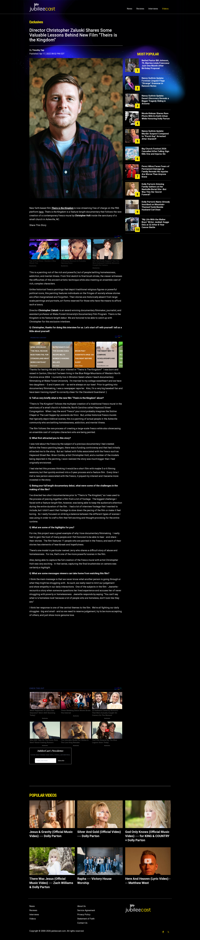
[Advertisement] (148, 39)
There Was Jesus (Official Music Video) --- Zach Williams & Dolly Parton (51, 883)
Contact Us (82, 923)
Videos (165, 8)
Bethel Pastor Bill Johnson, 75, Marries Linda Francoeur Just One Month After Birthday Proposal (155, 64)
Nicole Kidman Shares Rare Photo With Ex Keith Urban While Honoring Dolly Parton (156, 116)
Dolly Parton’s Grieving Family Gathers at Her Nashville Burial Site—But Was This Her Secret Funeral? (154, 189)
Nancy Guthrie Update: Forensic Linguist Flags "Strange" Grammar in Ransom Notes (153, 82)
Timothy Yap (38, 50)
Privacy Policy (83, 914)
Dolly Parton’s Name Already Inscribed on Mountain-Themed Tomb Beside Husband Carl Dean (156, 206)
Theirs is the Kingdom (62, 208)
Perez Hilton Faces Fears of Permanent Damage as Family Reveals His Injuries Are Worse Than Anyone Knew (155, 171)
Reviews (140, 8)
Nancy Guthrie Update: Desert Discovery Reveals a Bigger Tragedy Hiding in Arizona (155, 99)
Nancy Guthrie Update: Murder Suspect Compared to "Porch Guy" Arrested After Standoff (155, 135)
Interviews (153, 8)
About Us (81, 906)
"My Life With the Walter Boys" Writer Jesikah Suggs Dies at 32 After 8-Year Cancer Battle (155, 223)
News (129, 8)
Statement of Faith (85, 918)
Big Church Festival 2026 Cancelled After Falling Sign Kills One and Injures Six (155, 151)
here (41, 211)
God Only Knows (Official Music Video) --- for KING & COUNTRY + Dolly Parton (147, 836)
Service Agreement (86, 910)
